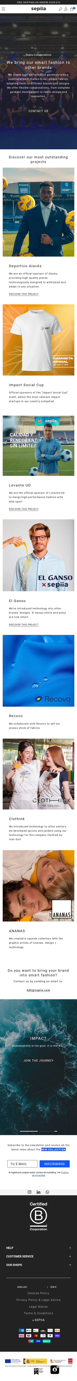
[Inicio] (38, 9)
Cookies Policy (39, 1293)
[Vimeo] (38, 1191)
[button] (60, 9)
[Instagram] (29, 1191)
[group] (38, 2)
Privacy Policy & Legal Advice (38, 1300)
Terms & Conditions (38, 1313)
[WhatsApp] (47, 1191)
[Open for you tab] (54, 1369)
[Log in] (66, 9)
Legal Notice (38, 1306)
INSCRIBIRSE (54, 1164)
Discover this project (23, 293)
